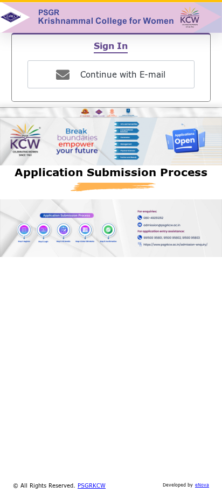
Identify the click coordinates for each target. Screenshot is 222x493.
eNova (202, 485)
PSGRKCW (92, 485)
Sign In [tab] (111, 45)
